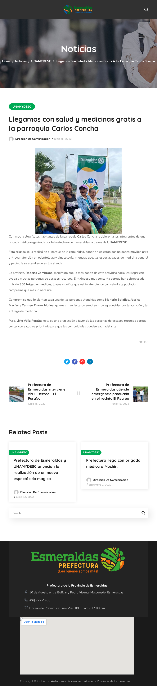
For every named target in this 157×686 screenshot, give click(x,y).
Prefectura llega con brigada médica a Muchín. (113, 463)
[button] (146, 9)
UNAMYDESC (41, 61)
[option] (42, 472)
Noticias (21, 61)
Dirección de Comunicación (32, 139)
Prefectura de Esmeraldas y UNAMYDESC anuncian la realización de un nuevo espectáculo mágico (40, 469)
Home (6, 61)
